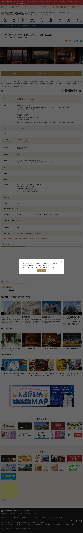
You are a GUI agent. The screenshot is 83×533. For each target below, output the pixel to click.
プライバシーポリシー (33, 265)
